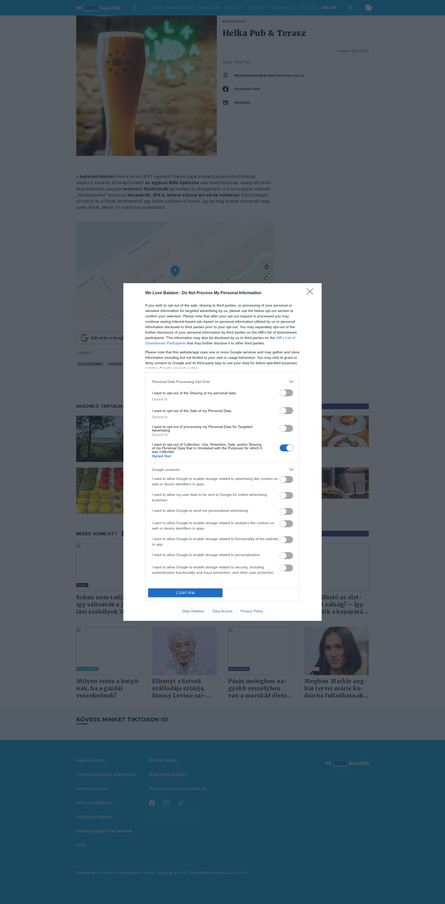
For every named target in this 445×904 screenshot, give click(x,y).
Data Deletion (193, 611)
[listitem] (222, 381)
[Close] (311, 293)
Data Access (222, 611)
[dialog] (222, 452)
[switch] (286, 392)
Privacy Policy (252, 611)
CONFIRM (185, 593)
